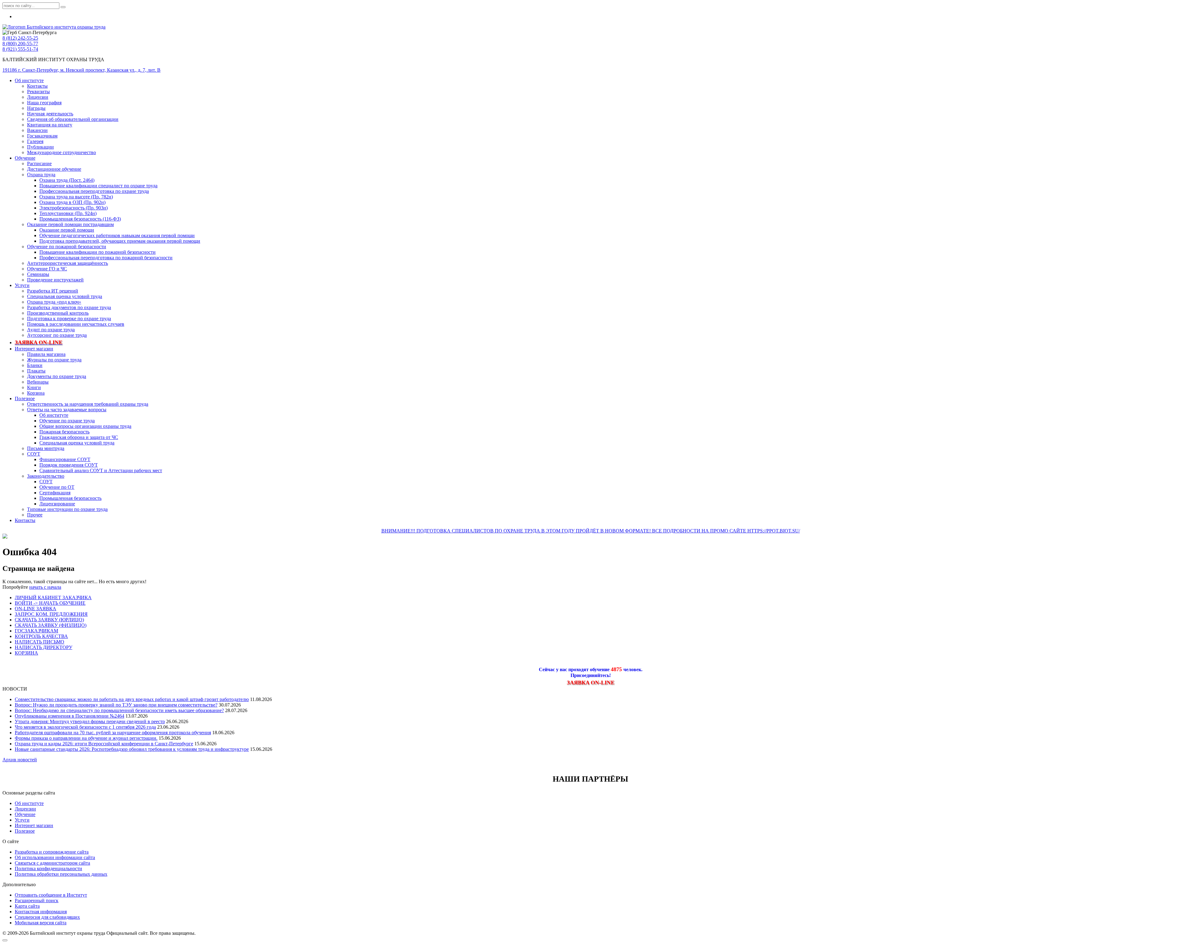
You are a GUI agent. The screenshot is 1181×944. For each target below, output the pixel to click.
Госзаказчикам (42, 135)
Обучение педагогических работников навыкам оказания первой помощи (117, 235)
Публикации (40, 146)
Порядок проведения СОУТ (68, 465)
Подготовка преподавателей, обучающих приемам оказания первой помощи (119, 241)
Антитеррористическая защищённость (67, 263)
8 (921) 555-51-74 (20, 49)
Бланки (34, 365)
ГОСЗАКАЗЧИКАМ (36, 630)
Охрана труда (41, 174)
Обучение (25, 158)
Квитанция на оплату (49, 124)
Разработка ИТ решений (52, 290)
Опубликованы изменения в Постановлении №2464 (69, 716)
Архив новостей (19, 759)
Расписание (39, 163)
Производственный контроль (58, 313)
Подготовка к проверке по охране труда (69, 318)
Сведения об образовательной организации (72, 119)
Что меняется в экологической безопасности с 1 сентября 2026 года (85, 727)
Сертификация (54, 492)
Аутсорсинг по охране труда (57, 335)
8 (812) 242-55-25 (20, 38)
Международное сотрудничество (61, 152)
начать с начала (45, 587)
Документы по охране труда (56, 376)
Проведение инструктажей (55, 279)
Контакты (37, 86)
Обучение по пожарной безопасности (66, 246)
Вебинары (38, 381)
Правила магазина (46, 354)
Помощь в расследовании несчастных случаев (75, 324)
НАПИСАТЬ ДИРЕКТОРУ (43, 647)
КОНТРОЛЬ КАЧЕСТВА (41, 636)
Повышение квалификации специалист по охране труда (98, 185)
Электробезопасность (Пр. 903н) (73, 207)
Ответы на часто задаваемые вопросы (66, 409)
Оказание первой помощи (66, 230)
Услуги (22, 285)
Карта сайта (27, 906)
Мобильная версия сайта (40, 922)
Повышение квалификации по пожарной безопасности (97, 252)
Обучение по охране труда (67, 420)
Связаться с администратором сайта (52, 863)
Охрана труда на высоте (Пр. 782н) (76, 196)
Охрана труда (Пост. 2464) (66, 180)
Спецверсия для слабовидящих (47, 917)
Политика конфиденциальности (48, 868)
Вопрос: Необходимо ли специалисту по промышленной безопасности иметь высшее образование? (119, 710)
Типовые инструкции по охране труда (67, 509)
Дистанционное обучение (54, 169)
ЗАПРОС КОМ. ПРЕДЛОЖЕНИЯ (51, 614)
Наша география (44, 102)
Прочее (34, 514)
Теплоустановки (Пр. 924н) (68, 213)
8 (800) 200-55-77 (20, 43)
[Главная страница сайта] (53, 27)
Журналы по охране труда (54, 359)
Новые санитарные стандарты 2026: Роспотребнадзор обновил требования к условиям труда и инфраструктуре (132, 749)
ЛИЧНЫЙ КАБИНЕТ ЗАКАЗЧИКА (53, 597)
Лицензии (37, 97)
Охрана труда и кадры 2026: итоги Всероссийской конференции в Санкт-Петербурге (104, 743)
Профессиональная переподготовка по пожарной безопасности (106, 257)
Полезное (25, 398)
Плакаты (36, 370)
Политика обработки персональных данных (61, 874)
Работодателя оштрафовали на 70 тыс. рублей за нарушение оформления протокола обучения (113, 732)
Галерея (35, 141)
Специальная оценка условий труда (64, 296)
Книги (34, 387)
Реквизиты (38, 91)
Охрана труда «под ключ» (54, 302)
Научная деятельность (50, 113)
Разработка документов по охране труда (69, 307)
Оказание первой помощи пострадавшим (70, 224)
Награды (36, 108)
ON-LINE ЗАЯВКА (35, 608)
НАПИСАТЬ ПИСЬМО (39, 641)
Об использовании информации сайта (55, 857)
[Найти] (63, 7)
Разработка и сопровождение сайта (52, 851)
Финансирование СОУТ (64, 459)
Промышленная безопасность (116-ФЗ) (80, 218)
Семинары (38, 274)
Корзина (36, 393)
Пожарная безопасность (64, 431)
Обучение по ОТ (56, 487)
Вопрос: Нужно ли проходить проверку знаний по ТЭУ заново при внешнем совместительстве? (116, 704)
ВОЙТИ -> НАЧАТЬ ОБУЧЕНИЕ (50, 603)
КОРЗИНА (26, 652)
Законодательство (45, 476)
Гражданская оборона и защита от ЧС (78, 437)
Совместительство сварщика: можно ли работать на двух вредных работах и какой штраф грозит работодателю (132, 699)
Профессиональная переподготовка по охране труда (94, 191)
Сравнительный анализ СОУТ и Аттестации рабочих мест (100, 470)
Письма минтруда (45, 448)
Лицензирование (57, 503)
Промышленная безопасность (70, 498)
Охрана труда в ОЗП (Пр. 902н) (72, 202)
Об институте (29, 80)
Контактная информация (41, 911)
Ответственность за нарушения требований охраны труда (87, 404)
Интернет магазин (34, 348)
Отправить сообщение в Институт (51, 895)
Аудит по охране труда (51, 329)
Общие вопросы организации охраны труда (85, 426)
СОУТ (33, 453)
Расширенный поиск (36, 900)
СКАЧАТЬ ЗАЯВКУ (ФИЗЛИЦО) (50, 625)
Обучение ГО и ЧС (47, 268)
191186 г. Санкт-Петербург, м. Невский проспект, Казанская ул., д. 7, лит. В (81, 70)
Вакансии (37, 130)
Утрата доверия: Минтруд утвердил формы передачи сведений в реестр (90, 721)
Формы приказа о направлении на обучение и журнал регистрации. (86, 738)
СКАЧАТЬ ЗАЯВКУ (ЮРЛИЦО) (49, 619)
